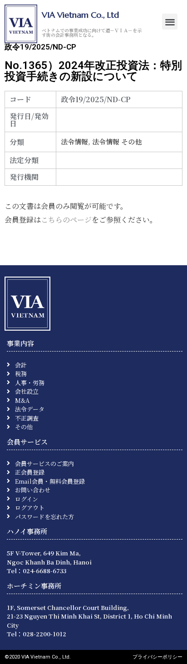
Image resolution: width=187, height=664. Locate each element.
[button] (170, 22)
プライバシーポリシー (157, 657)
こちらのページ (66, 219)
